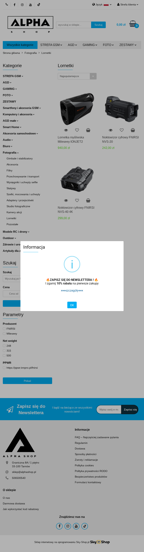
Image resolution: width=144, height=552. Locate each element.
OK (72, 305)
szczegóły (72, 290)
